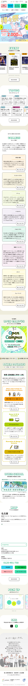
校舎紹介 (23, 10)
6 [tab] (14, 75)
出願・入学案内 (15, 10)
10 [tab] (19, 75)
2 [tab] (10, 75)
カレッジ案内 (5, 10)
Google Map (5, 544)
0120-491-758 (11, 562)
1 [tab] (9, 75)
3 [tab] (11, 75)
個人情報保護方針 (8, 673)
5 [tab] (13, 75)
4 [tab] (12, 75)
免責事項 (16, 673)
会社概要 (21, 673)
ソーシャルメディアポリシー (14, 675)
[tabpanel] (14, 63)
